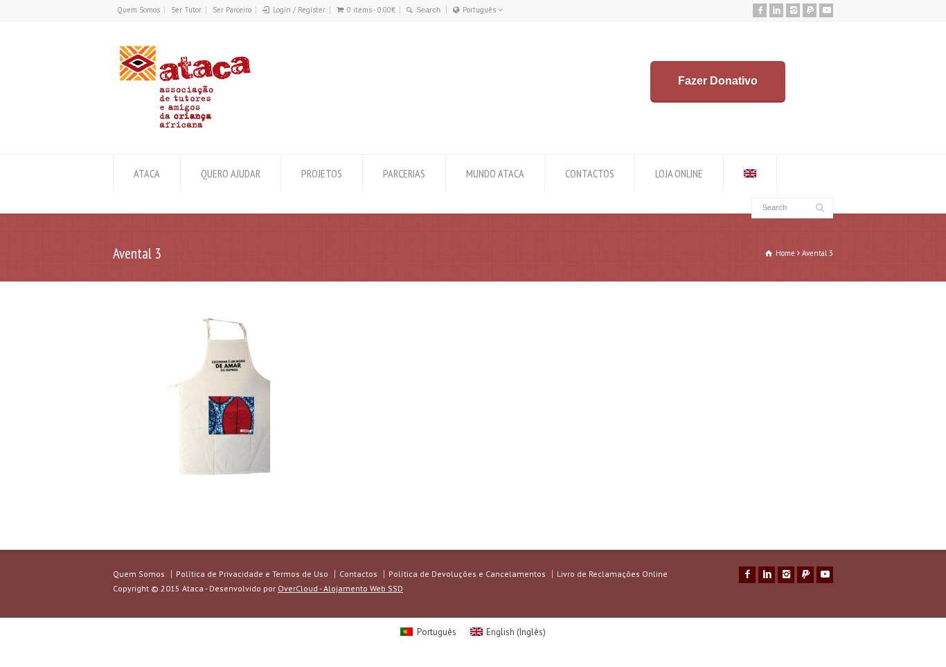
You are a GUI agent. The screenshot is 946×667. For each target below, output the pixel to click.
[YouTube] (826, 10)
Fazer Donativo (718, 81)
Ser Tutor (186, 10)
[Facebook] (760, 10)
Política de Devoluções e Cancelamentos (467, 574)
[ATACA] (184, 128)
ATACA (147, 173)
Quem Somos (138, 10)
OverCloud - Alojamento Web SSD (340, 588)
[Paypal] (809, 10)
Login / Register (299, 10)
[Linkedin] (776, 10)
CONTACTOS (589, 173)
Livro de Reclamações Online (612, 574)
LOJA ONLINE (679, 173)
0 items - (371, 10)
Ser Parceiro (232, 10)
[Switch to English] (750, 173)
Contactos (358, 574)
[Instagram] (793, 10)
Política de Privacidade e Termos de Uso (252, 574)
